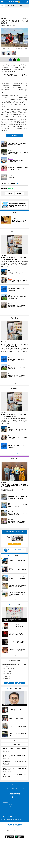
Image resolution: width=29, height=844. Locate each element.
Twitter (16, 797)
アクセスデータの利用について (8, 806)
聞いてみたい (8, 673)
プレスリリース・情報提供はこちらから (10, 804)
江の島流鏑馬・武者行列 (11, 25)
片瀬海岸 (3, 25)
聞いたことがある (9, 668)
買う (17, 5)
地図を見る (14, 135)
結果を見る (20, 683)
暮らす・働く (22, 5)
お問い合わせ (5, 808)
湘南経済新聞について (6, 802)
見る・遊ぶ (13, 5)
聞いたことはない (9, 671)
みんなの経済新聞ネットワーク (14, 825)
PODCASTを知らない (10, 678)
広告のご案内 (5, 810)
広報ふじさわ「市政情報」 (9, 183)
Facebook (12, 797)
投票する (9, 683)
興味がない (7, 676)
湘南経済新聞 (13, 2)
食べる (7, 5)
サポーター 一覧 (14, 544)
